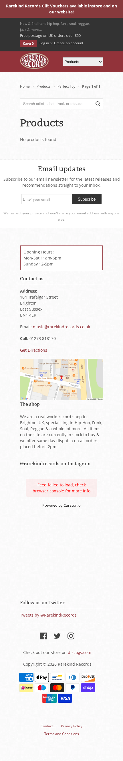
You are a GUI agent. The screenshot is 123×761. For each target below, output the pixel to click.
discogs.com (79, 652)
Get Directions (33, 350)
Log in (44, 43)
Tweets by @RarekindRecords (48, 615)
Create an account (68, 43)
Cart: (28, 43)
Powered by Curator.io (61, 505)
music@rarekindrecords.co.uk (61, 326)
